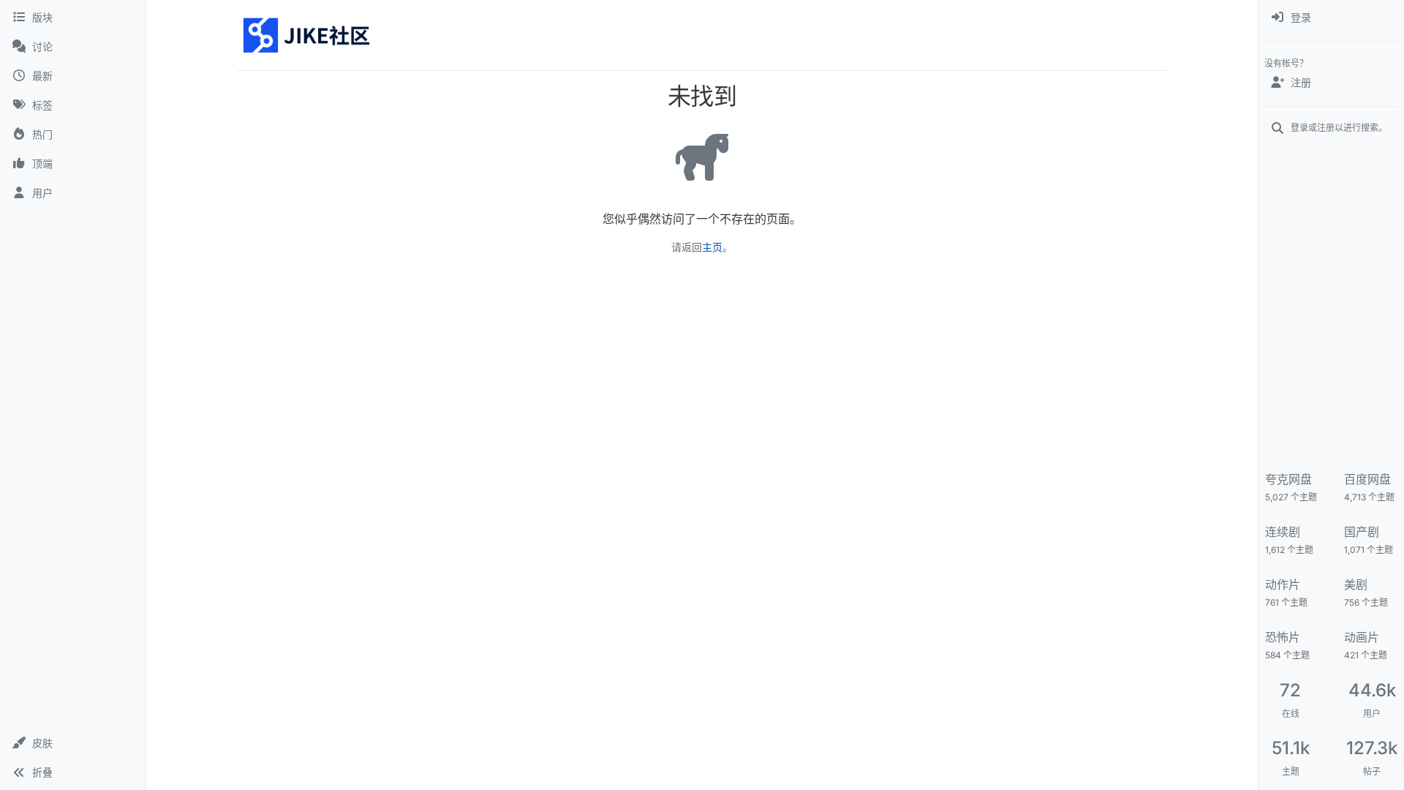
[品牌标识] (307, 35)
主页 (712, 247)
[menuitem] (1331, 17)
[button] (73, 743)
